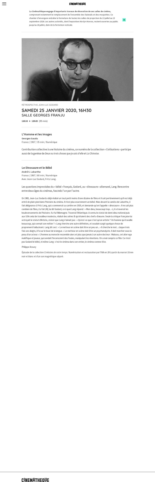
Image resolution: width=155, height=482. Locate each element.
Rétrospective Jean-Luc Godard (40, 105)
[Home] (77, 3)
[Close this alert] (124, 19)
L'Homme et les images (37, 134)
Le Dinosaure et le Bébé (37, 167)
